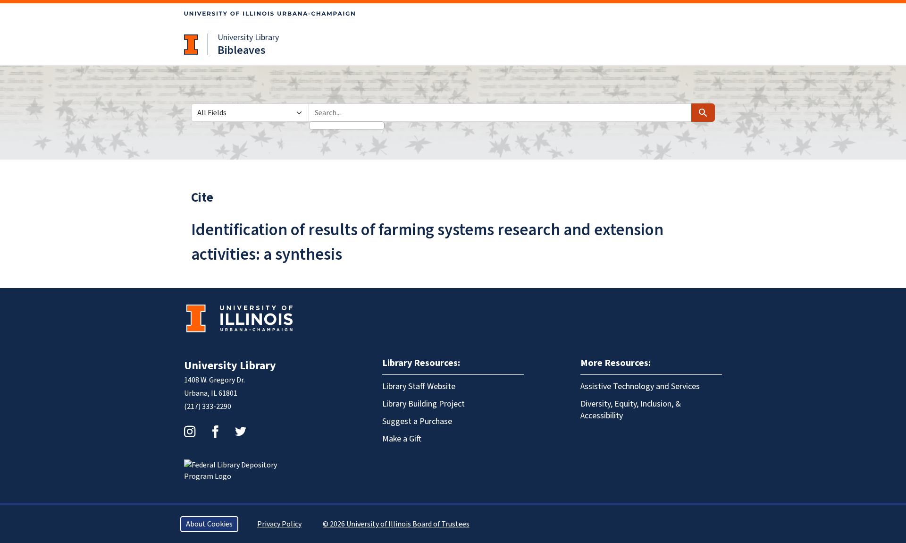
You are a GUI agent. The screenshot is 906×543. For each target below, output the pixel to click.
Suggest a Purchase (417, 421)
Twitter (240, 431)
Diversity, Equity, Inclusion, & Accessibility (630, 410)
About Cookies (209, 524)
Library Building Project (423, 404)
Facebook (215, 431)
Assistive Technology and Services (640, 386)
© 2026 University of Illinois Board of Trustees (396, 524)
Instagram (189, 431)
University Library (248, 37)
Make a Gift (401, 439)
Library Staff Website (418, 386)
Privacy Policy (279, 524)
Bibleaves (242, 50)
